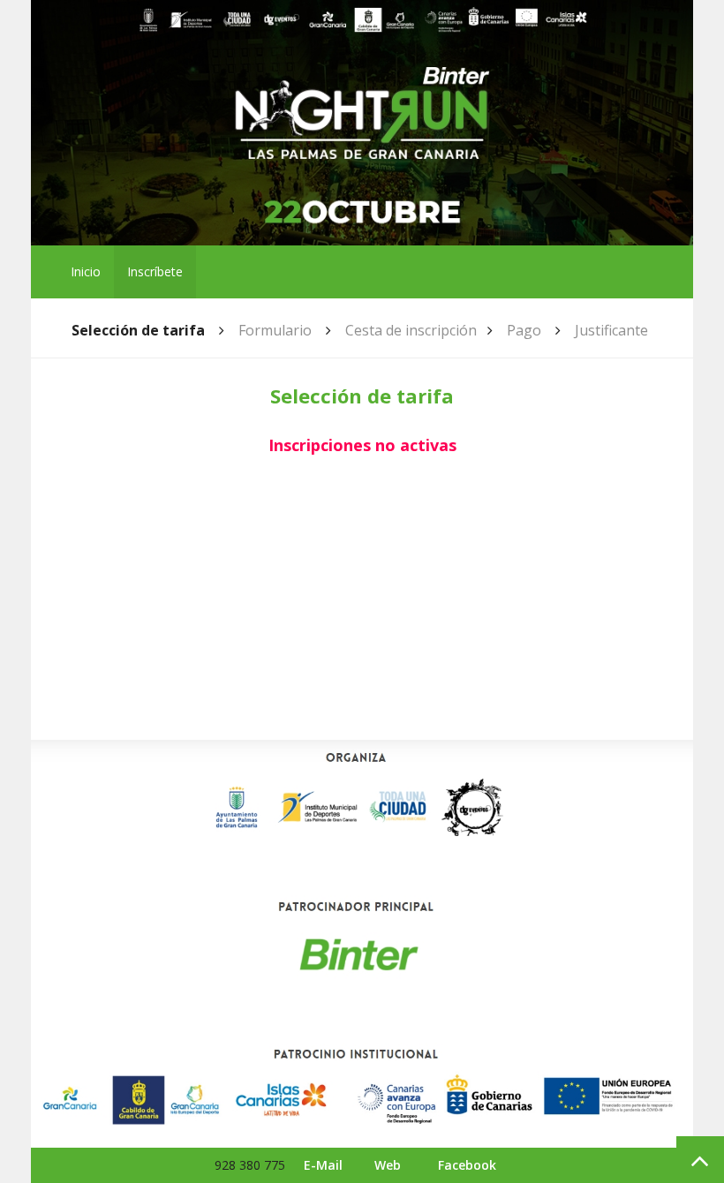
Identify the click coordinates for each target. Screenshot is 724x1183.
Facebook (467, 1165)
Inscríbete (155, 271)
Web (387, 1165)
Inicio (86, 271)
